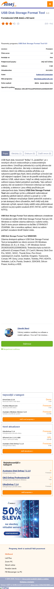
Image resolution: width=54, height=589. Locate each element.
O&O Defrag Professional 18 (16, 478)
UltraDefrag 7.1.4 (9, 431)
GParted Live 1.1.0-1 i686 (11, 438)
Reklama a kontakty (27, 582)
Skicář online (10, 565)
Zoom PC (9, 562)
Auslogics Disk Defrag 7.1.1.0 (13, 444)
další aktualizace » (27, 451)
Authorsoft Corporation (44, 74)
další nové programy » (27, 419)
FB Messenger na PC (13, 572)
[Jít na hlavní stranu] (8, 6)
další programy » (27, 492)
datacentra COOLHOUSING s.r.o (42, 585)
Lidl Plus (8, 558)
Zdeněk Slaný (23, 328)
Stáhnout (27, 344)
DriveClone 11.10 (9, 400)
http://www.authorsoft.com (43, 79)
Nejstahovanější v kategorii (11, 464)
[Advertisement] (28, 33)
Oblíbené (9, 554)
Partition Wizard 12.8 (10, 406)
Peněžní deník (10, 569)
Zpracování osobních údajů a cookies (35, 579)
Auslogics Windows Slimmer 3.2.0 (15, 412)
